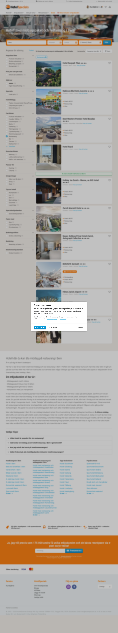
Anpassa (80, 327)
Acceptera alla (40, 327)
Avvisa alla (53, 327)
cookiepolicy (63, 319)
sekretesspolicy (52, 319)
